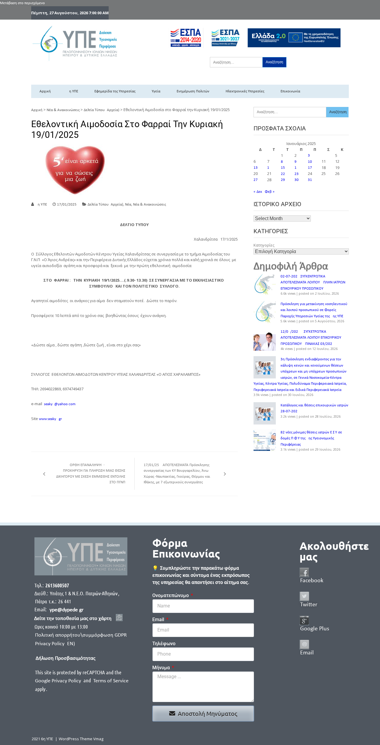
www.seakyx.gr (50, 419)
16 (296, 168)
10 (310, 162)
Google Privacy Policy (58, 681)
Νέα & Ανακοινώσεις (63, 110)
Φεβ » (270, 192)
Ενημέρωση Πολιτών (193, 91)
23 (296, 174)
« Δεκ (258, 192)
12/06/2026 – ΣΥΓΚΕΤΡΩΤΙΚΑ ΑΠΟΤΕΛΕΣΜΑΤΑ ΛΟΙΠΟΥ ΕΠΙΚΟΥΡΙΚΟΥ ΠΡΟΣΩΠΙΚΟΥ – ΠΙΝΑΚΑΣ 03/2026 (311, 338)
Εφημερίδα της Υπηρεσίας (114, 91)
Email (158, 619)
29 (283, 180)
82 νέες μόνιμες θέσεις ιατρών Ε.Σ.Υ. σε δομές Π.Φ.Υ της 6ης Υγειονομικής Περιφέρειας (311, 438)
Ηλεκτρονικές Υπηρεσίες (245, 91)
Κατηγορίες (264, 245)
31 (310, 180)
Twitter (308, 605)
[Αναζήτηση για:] (236, 62)
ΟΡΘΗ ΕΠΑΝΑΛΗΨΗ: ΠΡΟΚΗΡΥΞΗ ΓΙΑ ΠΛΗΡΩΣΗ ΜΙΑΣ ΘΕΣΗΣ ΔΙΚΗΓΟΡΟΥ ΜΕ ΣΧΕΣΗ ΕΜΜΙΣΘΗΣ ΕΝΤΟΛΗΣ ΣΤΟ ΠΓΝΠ (90, 473)
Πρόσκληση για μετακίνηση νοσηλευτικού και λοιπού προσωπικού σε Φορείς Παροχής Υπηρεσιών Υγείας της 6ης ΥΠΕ (314, 310)
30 (296, 180)
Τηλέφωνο (163, 643)
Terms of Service (111, 681)
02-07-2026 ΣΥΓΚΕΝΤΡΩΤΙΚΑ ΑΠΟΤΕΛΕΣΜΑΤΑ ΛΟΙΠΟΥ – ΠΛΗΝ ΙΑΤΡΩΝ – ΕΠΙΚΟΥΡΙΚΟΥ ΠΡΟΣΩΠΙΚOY (314, 282)
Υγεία (156, 91)
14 (269, 168)
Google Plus (314, 629)
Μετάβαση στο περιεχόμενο (22, 3)
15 (283, 168)
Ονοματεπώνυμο (171, 595)
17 (310, 168)
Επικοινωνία (290, 91)
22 (283, 174)
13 (256, 168)
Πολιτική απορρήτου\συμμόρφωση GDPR (81, 635)
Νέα (128, 204)
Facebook (311, 581)
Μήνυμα (161, 667)
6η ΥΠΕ (72, 91)
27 (256, 180)
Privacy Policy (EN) (55, 644)
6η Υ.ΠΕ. (42, 204)
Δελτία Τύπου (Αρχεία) (101, 110)
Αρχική (45, 91)
